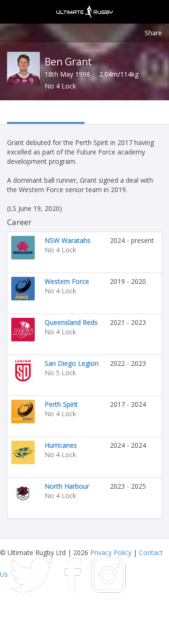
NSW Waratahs (68, 240)
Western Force (67, 281)
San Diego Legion (72, 363)
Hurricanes (61, 445)
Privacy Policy (110, 552)
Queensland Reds (71, 322)
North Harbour (67, 486)
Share (153, 32)
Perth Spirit (61, 404)
